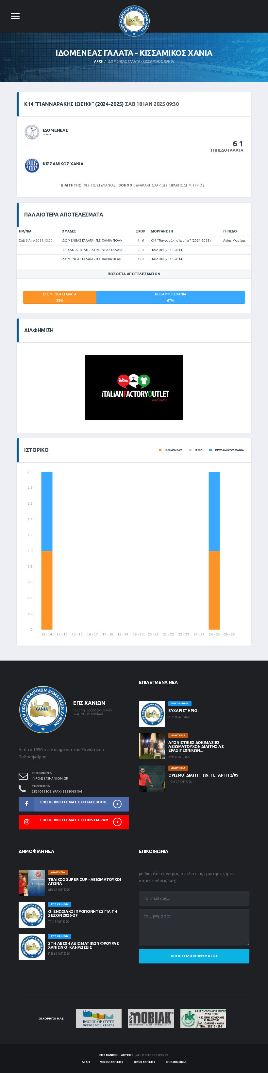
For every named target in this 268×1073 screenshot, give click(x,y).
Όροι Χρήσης (145, 1062)
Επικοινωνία (176, 1062)
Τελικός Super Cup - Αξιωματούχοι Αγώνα (84, 881)
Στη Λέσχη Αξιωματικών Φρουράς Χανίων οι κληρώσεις (83, 945)
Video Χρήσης (112, 1062)
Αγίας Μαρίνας (234, 240)
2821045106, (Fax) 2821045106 (57, 791)
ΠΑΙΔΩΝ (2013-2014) (167, 250)
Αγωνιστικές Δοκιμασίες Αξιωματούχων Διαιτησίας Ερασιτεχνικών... (196, 746)
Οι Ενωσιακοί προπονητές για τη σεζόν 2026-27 (82, 913)
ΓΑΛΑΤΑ (47, 134)
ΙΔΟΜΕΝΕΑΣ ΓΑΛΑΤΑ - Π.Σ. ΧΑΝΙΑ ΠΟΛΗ (92, 240)
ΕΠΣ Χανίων (108, 1055)
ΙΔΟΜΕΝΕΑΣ (55, 130)
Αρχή (98, 61)
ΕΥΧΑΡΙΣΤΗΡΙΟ (182, 710)
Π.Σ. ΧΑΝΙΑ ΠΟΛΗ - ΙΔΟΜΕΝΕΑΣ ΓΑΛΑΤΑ (92, 250)
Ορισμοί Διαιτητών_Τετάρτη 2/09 (203, 775)
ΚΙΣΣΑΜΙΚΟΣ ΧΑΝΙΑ (63, 163)
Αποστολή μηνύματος (194, 956)
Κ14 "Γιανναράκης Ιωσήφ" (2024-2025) (181, 240)
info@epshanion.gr (50, 778)
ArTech (127, 1055)
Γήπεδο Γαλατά (227, 150)
